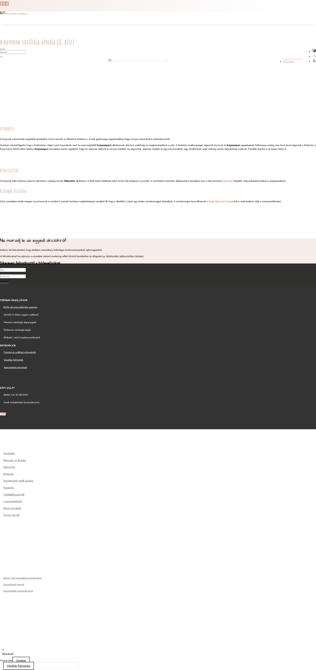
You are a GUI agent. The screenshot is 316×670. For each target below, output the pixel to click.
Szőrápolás (9, 453)
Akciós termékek (12, 508)
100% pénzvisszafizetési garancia (20, 307)
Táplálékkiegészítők (14, 494)
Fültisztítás (9, 467)
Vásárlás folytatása (18, 666)
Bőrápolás (8, 474)
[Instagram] (4, 3)
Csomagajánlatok (12, 501)
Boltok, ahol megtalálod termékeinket (22, 578)
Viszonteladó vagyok (13, 584)
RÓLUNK (288, 61)
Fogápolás (8, 487)
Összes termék (11, 515)
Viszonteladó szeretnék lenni (18, 590)
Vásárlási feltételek (13, 359)
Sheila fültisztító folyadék (221, 201)
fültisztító (228, 180)
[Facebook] (1, 3)
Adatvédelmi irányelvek (15, 367)
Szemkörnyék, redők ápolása (18, 480)
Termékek (21, 660)
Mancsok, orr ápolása (14, 460)
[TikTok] (7, 3)
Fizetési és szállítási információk (20, 352)
